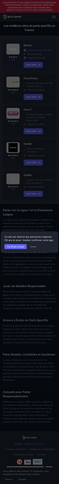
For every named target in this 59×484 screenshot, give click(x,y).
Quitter (33, 246)
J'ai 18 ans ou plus (15, 246)
